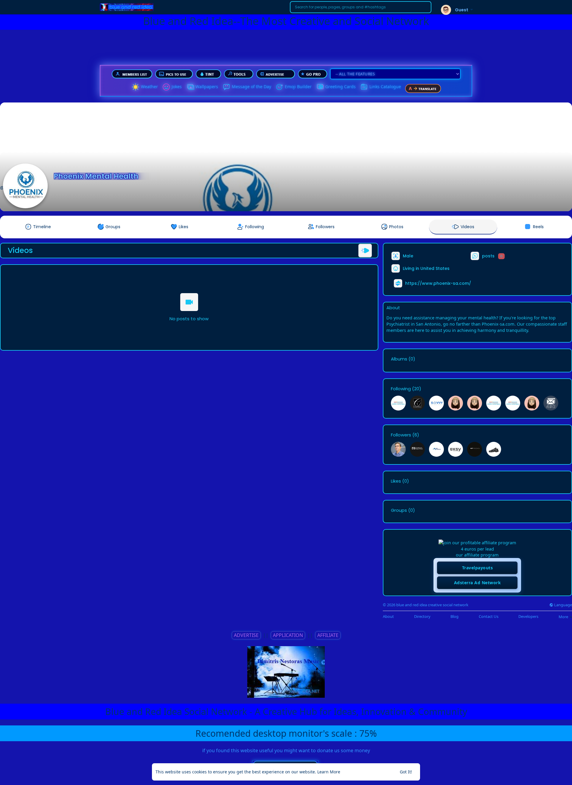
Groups (399, 510)
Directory (422, 616)
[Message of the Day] (226, 87)
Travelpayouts (477, 568)
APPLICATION (288, 635)
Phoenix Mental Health (96, 176)
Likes (396, 481)
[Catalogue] (364, 87)
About (388, 616)
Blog (454, 616)
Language (562, 605)
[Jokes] (166, 87)
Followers (401, 435)
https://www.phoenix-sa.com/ (438, 283)
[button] (360, 7)
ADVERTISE (246, 635)
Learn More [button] (328, 772)
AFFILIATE (327, 635)
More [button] (564, 616)
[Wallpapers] (190, 87)
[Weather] (135, 87)
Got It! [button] (406, 772)
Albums (399, 359)
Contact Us (488, 616)
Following (401, 388)
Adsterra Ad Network (477, 582)
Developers (528, 616)
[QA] (320, 87)
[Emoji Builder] (279, 87)
